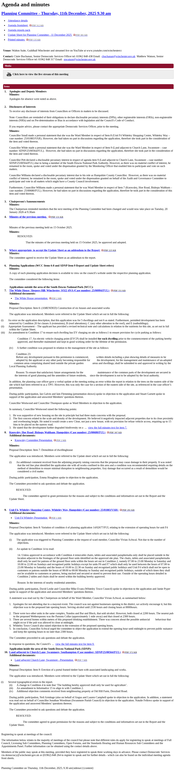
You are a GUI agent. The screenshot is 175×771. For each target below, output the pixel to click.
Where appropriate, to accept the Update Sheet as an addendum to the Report (62, 250)
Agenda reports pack (19, 30)
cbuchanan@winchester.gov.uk (118, 56)
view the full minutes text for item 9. (74, 644)
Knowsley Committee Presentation (40, 440)
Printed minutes (24, 39)
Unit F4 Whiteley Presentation (38, 517)
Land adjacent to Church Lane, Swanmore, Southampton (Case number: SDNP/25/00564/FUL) (73, 652)
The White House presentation (38, 298)
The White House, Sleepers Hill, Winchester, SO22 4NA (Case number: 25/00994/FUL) (67, 290)
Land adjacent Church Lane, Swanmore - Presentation (51, 660)
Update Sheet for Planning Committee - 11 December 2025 (48, 34)
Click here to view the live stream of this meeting (40, 74)
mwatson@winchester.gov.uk (80, 59)
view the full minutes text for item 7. (107, 427)
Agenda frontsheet (26, 25)
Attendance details (18, 20)
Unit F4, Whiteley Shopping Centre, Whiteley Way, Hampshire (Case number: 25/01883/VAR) (71, 509)
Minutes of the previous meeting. (36, 216)
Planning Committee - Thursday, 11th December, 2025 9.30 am (56, 13)
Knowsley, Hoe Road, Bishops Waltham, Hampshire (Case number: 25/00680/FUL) (65, 432)
